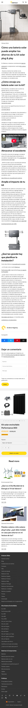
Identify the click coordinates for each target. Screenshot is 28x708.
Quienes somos (5, 558)
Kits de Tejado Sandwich (7, 636)
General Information (7, 523)
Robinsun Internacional (7, 586)
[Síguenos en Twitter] (6, 695)
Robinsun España (5, 576)
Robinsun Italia (5, 581)
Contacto (3, 566)
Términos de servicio (6, 684)
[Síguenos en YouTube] (17, 695)
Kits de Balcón (5, 629)
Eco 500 (3, 608)
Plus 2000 (4, 619)
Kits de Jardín (4, 624)
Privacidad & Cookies (6, 681)
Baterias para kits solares (7, 656)
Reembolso (4, 686)
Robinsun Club (5, 573)
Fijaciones (4, 674)
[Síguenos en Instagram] (9, 695)
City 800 (3, 616)
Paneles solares (5, 666)
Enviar (5, 384)
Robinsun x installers (6, 588)
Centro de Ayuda (5, 571)
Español (19, 701)
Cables (3, 671)
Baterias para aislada (6, 661)
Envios (3, 689)
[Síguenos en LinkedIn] (24, 695)
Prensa (3, 594)
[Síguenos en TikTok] (21, 695)
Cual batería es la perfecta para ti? (10, 664)
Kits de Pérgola (5, 626)
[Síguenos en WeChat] (6, 698)
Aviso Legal (4, 691)
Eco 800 (3, 614)
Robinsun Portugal (6, 583)
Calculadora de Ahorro (7, 641)
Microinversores (5, 669)
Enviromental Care (7, 482)
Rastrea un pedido (6, 591)
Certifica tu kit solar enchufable (9, 644)
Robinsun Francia (5, 578)
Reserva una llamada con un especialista (11, 601)
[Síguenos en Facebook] (2, 695)
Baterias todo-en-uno (6, 659)
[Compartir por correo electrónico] (23, 340)
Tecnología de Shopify (17, 705)
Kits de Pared (4, 631)
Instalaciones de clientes (7, 563)
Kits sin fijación (5, 639)
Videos (3, 596)
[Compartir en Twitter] (11, 340)
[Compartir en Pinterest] (17, 340)
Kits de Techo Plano (6, 621)
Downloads (4, 599)
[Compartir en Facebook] (4, 340)
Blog (2, 561)
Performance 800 (5, 611)
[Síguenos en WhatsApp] (2, 698)
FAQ (2, 568)
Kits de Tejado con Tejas (7, 634)
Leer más (3, 502)
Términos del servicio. (9, 356)
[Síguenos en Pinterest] (13, 695)
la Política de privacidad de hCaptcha (15, 355)
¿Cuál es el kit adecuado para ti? (9, 646)
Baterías (3, 654)
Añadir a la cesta (14, 453)
